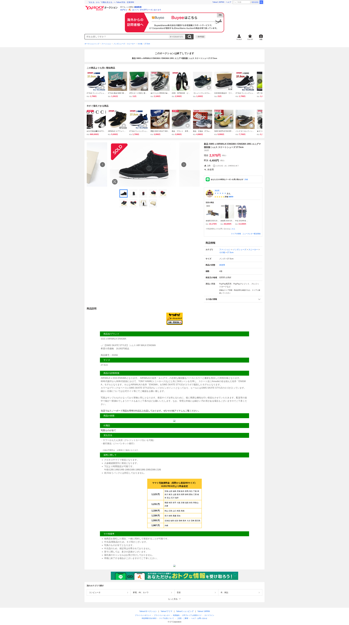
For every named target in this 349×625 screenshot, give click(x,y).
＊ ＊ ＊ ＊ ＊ (220, 193)
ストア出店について (166, 618)
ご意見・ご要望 (182, 618)
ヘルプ (228, 2)
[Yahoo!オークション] (102, 6)
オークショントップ (92, 44)
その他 (139, 44)
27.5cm (147, 44)
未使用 (222, 265)
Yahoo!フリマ (166, 611)
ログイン (123, 10)
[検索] (261, 2)
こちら (232, 229)
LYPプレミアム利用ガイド (192, 615)
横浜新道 (255, 2)
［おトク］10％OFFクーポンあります (146, 10)
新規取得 (138, 7)
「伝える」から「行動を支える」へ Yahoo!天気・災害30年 (110, 2)
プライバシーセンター (162, 615)
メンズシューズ (119, 44)
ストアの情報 (236, 234)
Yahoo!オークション (148, 611)
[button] (233, 299)
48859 (230, 197)
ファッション (106, 44)
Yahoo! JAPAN (218, 2)
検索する (189, 36)
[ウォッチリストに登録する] (102, 87)
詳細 (246, 179)
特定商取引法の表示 (149, 618)
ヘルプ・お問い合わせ (199, 618)
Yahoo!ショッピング (185, 611)
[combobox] (126, 36)
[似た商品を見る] (115, 181)
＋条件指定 (200, 37)
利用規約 (176, 615)
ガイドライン (209, 615)
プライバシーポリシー (143, 615)
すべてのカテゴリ (176, 37)
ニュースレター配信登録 (252, 234)
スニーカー (131, 44)
